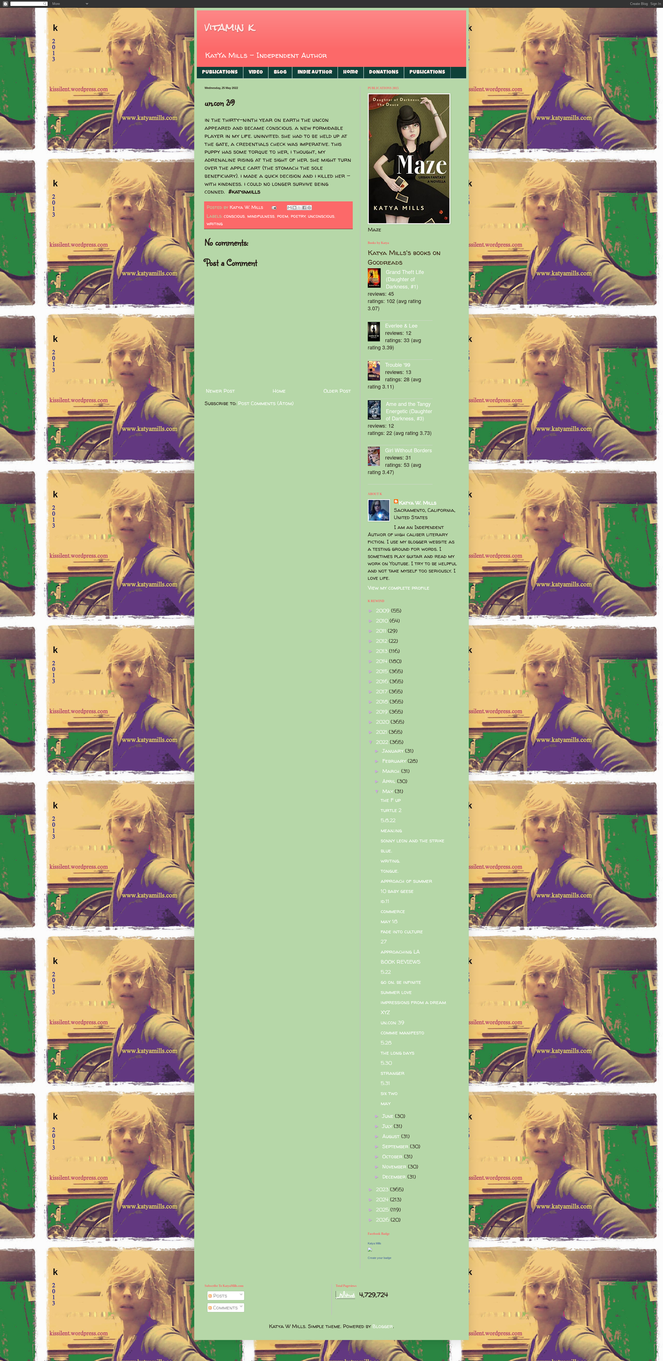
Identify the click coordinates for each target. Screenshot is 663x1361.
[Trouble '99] (376, 371)
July (388, 1126)
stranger (393, 1072)
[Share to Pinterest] (309, 207)
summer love (396, 992)
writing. (390, 860)
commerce (393, 911)
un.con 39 (392, 1022)
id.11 (385, 901)
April (389, 781)
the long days (397, 1052)
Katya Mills (374, 1243)
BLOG (280, 72)
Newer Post (220, 390)
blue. (386, 850)
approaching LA (400, 951)
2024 (383, 1199)
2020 (383, 721)
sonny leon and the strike (412, 840)
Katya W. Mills (417, 502)
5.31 (385, 1083)
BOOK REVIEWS (401, 961)
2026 (383, 1219)
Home (350, 72)
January (393, 750)
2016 (383, 681)
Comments (225, 1307)
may (386, 1103)
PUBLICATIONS (220, 72)
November (395, 1166)
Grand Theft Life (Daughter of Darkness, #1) (405, 279)
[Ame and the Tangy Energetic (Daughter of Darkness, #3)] (377, 410)
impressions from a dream (413, 1002)
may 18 (389, 921)
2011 (382, 630)
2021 (382, 731)
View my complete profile (398, 587)
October (393, 1156)
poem (282, 216)
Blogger (382, 1326)
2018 (383, 701)
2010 (383, 620)
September (396, 1146)
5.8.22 (388, 820)
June (388, 1115)
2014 (382, 661)
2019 (382, 711)
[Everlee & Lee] (376, 332)
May (388, 791)
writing (215, 223)
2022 (383, 741)
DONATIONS (384, 72)
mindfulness (261, 216)
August (391, 1136)
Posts (219, 1295)
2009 (383, 610)
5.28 (386, 1042)
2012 (382, 640)
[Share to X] (299, 207)
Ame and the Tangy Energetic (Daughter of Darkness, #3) (409, 411)
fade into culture (402, 931)
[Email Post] (273, 207)
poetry (298, 216)
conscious (234, 216)
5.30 (386, 1062)
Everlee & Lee (401, 325)
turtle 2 (391, 810)
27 (384, 941)
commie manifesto (402, 1032)
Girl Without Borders (408, 450)
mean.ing (391, 830)
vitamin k (229, 27)
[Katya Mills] (370, 1249)
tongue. (390, 870)
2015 (382, 671)
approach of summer (406, 880)
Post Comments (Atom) (266, 403)
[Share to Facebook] (304, 207)
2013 (382, 650)
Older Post (337, 390)
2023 (383, 1189)
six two (389, 1093)
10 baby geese (397, 890)
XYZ (385, 1012)
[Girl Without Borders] (376, 457)
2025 (383, 1209)
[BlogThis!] (294, 207)
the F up (391, 799)
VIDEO (256, 72)
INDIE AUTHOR (315, 72)
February (395, 760)
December (394, 1176)
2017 (382, 691)
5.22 (386, 971)
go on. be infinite (401, 981)
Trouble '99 (397, 364)
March (391, 770)
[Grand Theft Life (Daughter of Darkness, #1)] (377, 278)
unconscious (321, 216)
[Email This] (289, 207)
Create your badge (379, 1257)
